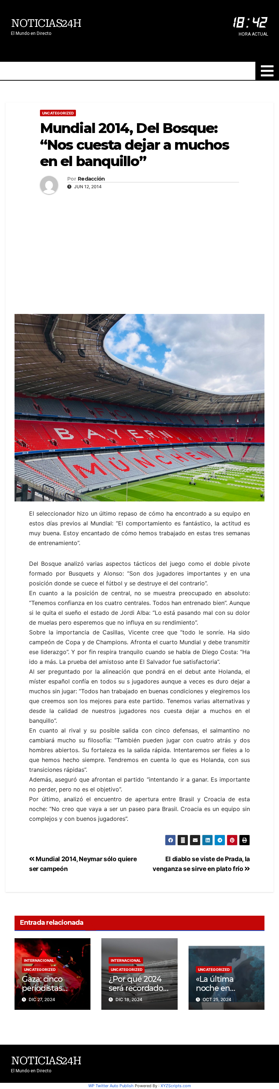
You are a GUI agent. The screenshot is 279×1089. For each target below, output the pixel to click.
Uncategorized (58, 113)
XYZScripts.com (176, 1085)
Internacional (39, 960)
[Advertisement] (139, 252)
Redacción (91, 179)
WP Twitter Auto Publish (111, 1085)
